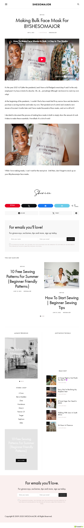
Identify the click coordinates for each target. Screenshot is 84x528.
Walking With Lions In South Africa (67, 414)
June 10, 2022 (17, 291)
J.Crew (21, 393)
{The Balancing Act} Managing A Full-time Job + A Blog (21, 353)
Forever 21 (21, 412)
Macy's (21, 408)
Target (21, 415)
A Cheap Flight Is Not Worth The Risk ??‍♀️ (68, 379)
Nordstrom (21, 404)
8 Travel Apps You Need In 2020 (67, 402)
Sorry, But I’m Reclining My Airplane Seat (67, 390)
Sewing (42, 15)
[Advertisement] (62, 351)
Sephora (21, 419)
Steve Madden (21, 397)
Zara (21, 400)
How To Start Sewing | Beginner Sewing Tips (61, 302)
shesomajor (53, 32)
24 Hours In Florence (65, 425)
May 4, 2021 (31, 32)
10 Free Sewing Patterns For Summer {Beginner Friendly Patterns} (22, 279)
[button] (40, 316)
